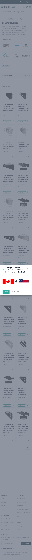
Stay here (15, 292)
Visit (6, 292)
